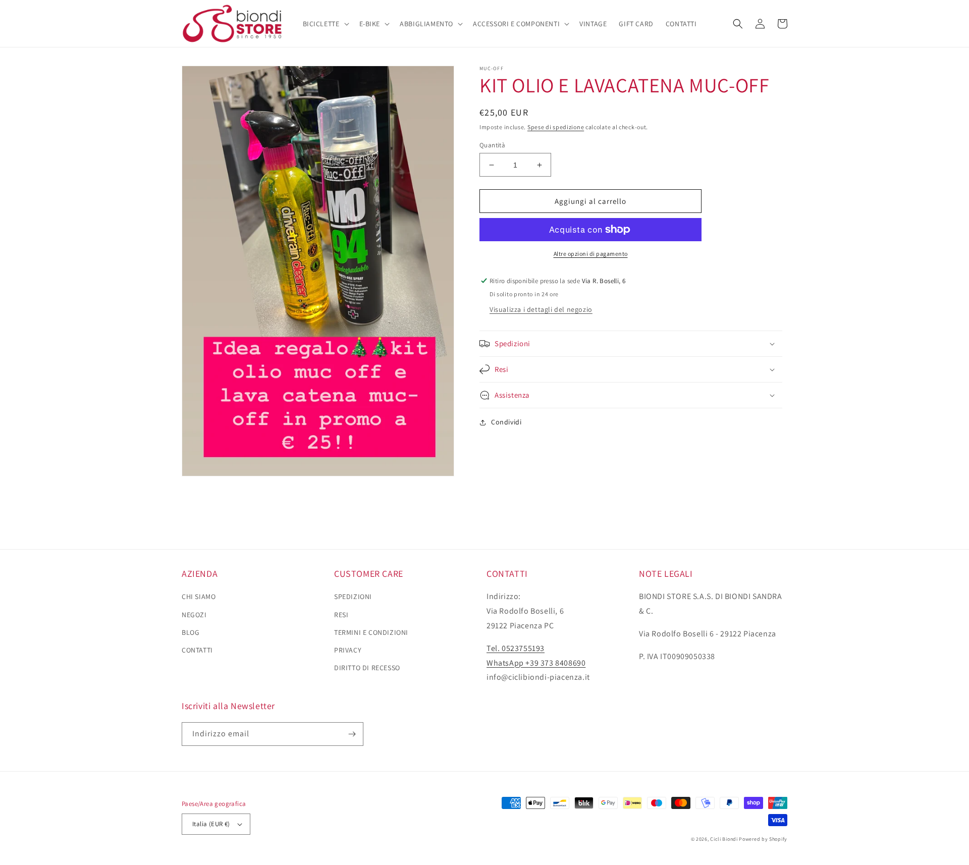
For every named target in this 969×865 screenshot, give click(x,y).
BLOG (190, 632)
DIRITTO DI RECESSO (367, 667)
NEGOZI (194, 614)
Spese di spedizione (555, 127)
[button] (325, 23)
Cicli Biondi (723, 839)
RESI (341, 614)
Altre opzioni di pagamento (591, 253)
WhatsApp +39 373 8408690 (536, 663)
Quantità (492, 145)
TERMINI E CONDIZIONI (371, 632)
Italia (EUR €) (211, 824)
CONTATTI (197, 650)
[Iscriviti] (352, 734)
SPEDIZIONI (353, 596)
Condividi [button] (506, 421)
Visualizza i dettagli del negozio (541, 309)
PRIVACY (347, 650)
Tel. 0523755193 (516, 648)
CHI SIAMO (199, 596)
